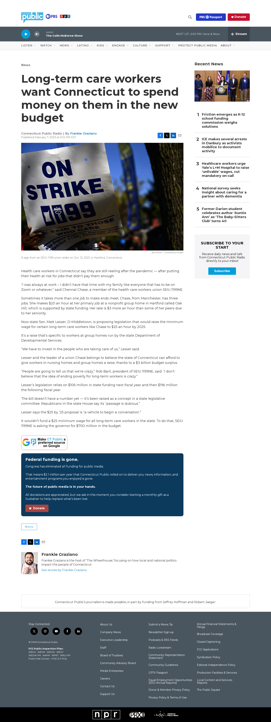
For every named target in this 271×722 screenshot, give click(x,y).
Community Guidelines (163, 665)
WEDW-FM (35, 655)
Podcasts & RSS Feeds (163, 640)
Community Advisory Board (118, 663)
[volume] (37, 34)
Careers (105, 678)
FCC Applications (207, 649)
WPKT (55, 655)
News (25, 65)
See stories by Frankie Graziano (64, 570)
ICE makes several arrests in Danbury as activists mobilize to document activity (224, 145)
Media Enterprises (111, 671)
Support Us (107, 694)
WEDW (51, 652)
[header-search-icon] (190, 17)
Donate (240, 17)
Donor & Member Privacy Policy (169, 690)
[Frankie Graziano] (29, 563)
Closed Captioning (208, 641)
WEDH (32, 652)
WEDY (59, 652)
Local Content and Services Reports (214, 682)
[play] (26, 34)
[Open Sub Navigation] (35, 45)
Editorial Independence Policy (216, 665)
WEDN (41, 652)
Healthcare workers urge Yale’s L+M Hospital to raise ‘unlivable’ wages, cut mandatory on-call (225, 170)
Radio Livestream (160, 647)
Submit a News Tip (161, 624)
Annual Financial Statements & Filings (216, 626)
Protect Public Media (197, 45)
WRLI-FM (65, 655)
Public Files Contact (39, 658)
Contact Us (107, 686)
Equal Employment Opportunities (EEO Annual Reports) (170, 682)
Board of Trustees (111, 655)
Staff (103, 647)
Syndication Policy (208, 657)
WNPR (46, 655)
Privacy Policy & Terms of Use (168, 697)
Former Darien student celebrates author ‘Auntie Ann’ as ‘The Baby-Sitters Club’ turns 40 (224, 215)
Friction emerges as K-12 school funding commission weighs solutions (223, 121)
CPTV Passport (158, 672)
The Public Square (208, 690)
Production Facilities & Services (217, 672)
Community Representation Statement (167, 657)
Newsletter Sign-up (161, 632)
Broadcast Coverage (210, 634)
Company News (110, 632)
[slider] (42, 34)
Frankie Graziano (83, 133)
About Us (106, 624)
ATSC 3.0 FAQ (59, 658)
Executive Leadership (114, 640)
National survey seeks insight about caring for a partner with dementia (224, 192)
